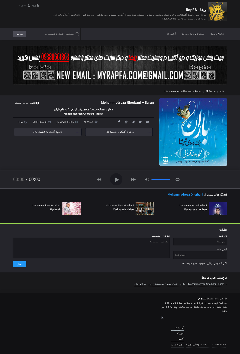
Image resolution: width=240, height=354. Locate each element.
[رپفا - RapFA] (217, 14)
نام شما (223, 236)
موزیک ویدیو (177, 344)
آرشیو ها (171, 34)
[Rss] (162, 317)
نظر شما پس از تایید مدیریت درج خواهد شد (204, 263)
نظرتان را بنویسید (161, 236)
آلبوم (181, 339)
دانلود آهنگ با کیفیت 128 (119, 132)
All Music (211, 92)
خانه (222, 92)
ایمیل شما (222, 249)
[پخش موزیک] (120, 86)
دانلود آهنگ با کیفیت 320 (47, 132)
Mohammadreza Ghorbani (185, 194)
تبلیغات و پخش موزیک (193, 34)
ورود (34, 6)
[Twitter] (140, 121)
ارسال (19, 264)
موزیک (180, 333)
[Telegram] (133, 121)
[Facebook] (119, 121)
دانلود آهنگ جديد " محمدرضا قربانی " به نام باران (159, 284)
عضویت (23, 6)
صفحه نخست (217, 34)
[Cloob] (147, 121)
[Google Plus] (126, 121)
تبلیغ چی (201, 299)
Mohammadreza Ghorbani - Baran (206, 284)
